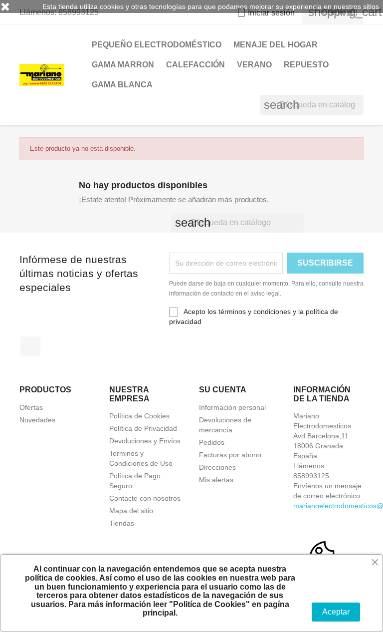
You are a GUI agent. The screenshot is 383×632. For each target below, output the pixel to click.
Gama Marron (123, 64)
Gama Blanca (122, 84)
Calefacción (195, 64)
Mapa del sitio (131, 511)
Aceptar (336, 612)
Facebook (30, 346)
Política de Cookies (139, 416)
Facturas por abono (230, 455)
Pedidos (211, 442)
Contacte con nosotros (145, 498)
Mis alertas (216, 480)
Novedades (37, 420)
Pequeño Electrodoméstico (156, 44)
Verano (254, 64)
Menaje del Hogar (275, 44)
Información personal (232, 407)
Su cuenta (222, 389)
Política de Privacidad (143, 428)
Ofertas (31, 407)
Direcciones (217, 467)
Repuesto (306, 64)
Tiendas (121, 523)
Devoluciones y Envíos (145, 441)
